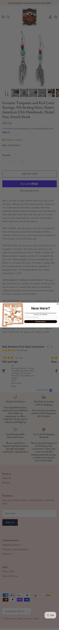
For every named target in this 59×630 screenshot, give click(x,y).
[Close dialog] (57, 304)
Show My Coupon (41, 321)
